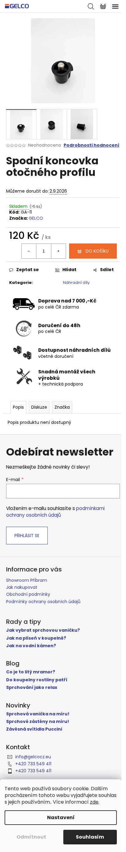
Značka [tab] (62, 407)
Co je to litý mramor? (30, 672)
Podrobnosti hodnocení (91, 145)
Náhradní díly (76, 282)
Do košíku (97, 251)
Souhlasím (90, 836)
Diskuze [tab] (39, 407)
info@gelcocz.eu (33, 757)
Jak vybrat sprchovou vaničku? (43, 630)
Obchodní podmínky (28, 594)
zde (94, 801)
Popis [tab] (18, 407)
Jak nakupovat (21, 587)
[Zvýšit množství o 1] (58, 251)
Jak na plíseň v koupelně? (36, 638)
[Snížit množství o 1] (29, 251)
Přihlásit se (26, 535)
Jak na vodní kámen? (31, 646)
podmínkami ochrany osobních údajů (55, 511)
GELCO (36, 218)
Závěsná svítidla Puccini (34, 729)
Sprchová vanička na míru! (37, 714)
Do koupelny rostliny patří (36, 680)
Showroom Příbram (26, 580)
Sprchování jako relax (31, 687)
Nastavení (61, 817)
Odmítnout (31, 836)
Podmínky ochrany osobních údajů (43, 602)
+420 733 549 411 (33, 764)
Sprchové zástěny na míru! (37, 721)
